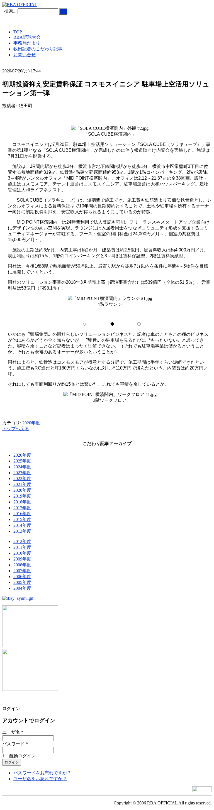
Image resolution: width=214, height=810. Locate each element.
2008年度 (22, 564)
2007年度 (22, 570)
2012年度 (22, 541)
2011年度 (22, 547)
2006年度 (22, 576)
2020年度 (31, 422)
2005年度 (22, 582)
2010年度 (22, 553)
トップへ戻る (15, 428)
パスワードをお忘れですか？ (42, 772)
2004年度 (22, 588)
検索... (10, 11)
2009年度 (22, 559)
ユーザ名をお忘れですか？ (40, 778)
